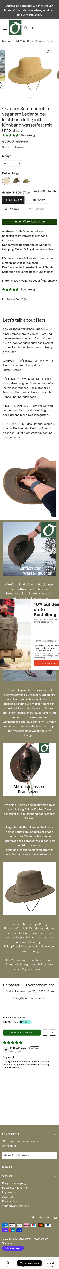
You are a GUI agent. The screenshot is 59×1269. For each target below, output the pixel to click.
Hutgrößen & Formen (15, 1187)
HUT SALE (22, 41)
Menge (6, 156)
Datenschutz (10, 1201)
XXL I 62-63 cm (39, 209)
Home (6, 41)
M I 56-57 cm (13, 200)
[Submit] (52, 1155)
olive (26, 181)
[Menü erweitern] (5, 28)
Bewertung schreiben (22, 1032)
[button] (34, 28)
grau (16, 181)
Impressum (9, 1192)
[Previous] (8, 98)
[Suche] (25, 28)
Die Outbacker (22, 1238)
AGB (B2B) (8, 1197)
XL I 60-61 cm (13, 209)
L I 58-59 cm (37, 200)
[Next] (35, 98)
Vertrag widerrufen (29, 1263)
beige (6, 181)
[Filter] (45, 1033)
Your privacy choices (15, 1206)
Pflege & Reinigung (14, 1183)
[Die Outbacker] (15, 27)
